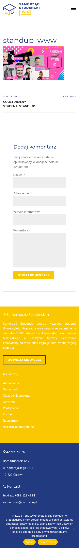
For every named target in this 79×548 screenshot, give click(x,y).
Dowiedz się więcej (24, 360)
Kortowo (9, 402)
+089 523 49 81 (25, 495)
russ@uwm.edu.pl (25, 502)
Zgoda (29, 542)
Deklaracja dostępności (18, 427)
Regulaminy (10, 420)
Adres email (22, 193)
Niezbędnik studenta (16, 395)
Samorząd (10, 389)
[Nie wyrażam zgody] (74, 529)
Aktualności (11, 383)
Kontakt (8, 414)
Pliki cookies (48, 542)
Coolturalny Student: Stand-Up (19, 104)
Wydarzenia (11, 408)
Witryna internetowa (26, 212)
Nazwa (19, 175)
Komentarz (22, 230)
